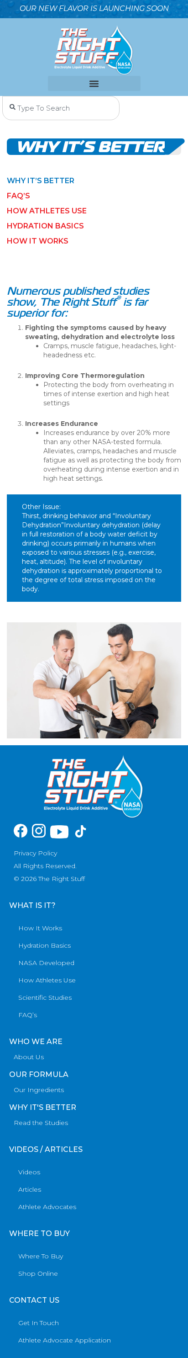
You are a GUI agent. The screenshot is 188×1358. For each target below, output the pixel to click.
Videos (29, 1172)
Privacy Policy (35, 853)
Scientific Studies (45, 997)
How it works (37, 241)
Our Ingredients (39, 1090)
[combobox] (61, 108)
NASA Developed (46, 963)
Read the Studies (41, 1123)
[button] (94, 83)
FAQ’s (18, 195)
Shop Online (38, 1273)
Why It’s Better (40, 180)
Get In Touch (38, 1323)
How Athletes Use (47, 211)
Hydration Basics (45, 226)
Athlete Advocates (47, 1207)
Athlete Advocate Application (64, 1340)
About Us (29, 1057)
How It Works (40, 928)
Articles (29, 1189)
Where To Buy (40, 1256)
